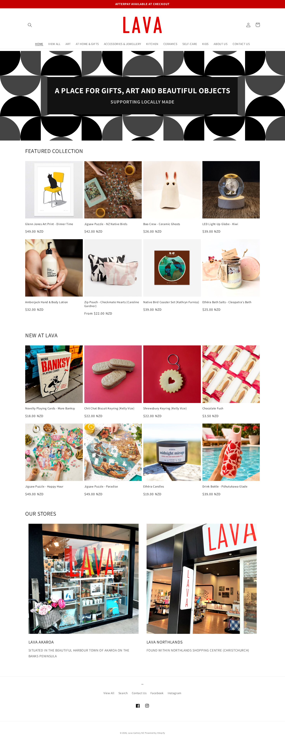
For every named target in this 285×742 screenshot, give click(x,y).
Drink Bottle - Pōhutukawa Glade (225, 486)
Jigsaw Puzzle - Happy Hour (44, 486)
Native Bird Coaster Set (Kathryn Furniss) (171, 302)
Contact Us (139, 693)
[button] (30, 24)
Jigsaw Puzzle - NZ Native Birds (105, 224)
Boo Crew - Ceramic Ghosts (161, 224)
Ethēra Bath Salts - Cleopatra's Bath (226, 302)
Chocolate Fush (212, 408)
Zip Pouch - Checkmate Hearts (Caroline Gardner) (111, 304)
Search (123, 693)
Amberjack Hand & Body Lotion (46, 302)
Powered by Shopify (155, 733)
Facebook (156, 693)
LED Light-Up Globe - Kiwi (220, 224)
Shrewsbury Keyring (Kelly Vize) (165, 408)
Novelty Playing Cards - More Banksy (50, 408)
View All (109, 693)
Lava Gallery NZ (136, 733)
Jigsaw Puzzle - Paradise (101, 486)
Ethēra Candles (153, 486)
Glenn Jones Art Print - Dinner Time (49, 224)
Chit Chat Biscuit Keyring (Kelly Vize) (109, 408)
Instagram (174, 693)
